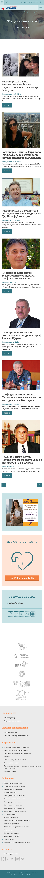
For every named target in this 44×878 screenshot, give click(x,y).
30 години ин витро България (14, 786)
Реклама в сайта (10, 771)
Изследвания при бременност (14, 796)
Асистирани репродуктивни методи (16, 827)
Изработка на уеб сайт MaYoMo (22, 875)
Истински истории (10, 732)
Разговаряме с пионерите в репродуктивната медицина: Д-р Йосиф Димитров (21, 213)
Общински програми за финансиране (17, 753)
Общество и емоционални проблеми (17, 736)
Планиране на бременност (13, 789)
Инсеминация (9, 830)
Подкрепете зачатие (22, 541)
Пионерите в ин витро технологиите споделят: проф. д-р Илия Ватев (18, 275)
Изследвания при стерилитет (14, 808)
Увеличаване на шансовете (13, 805)
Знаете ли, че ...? (10, 839)
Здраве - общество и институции (15, 760)
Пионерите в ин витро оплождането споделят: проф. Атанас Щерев (22, 335)
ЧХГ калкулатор (9, 718)
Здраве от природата (11, 823)
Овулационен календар (12, 721)
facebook (6, 2)
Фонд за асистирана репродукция (16, 750)
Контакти (33, 2)
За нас (23, 2)
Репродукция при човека (12, 802)
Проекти (7, 756)
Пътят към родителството (13, 783)
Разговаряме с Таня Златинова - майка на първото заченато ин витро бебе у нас (20, 86)
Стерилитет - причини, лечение (15, 811)
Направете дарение (22, 578)
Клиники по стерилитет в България (16, 747)
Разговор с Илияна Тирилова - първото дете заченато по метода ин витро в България (21, 154)
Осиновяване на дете (11, 763)
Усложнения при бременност (14, 799)
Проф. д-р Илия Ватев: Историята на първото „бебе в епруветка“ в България (22, 459)
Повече (7, 105)
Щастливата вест (10, 792)
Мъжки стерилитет (10, 814)
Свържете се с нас (22, 596)
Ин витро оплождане (11, 833)
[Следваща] (39, 485)
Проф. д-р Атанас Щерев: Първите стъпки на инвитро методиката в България (21, 397)
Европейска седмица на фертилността (17, 842)
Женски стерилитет (11, 817)
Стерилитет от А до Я (11, 836)
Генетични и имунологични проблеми (17, 820)
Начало (19, 12)
